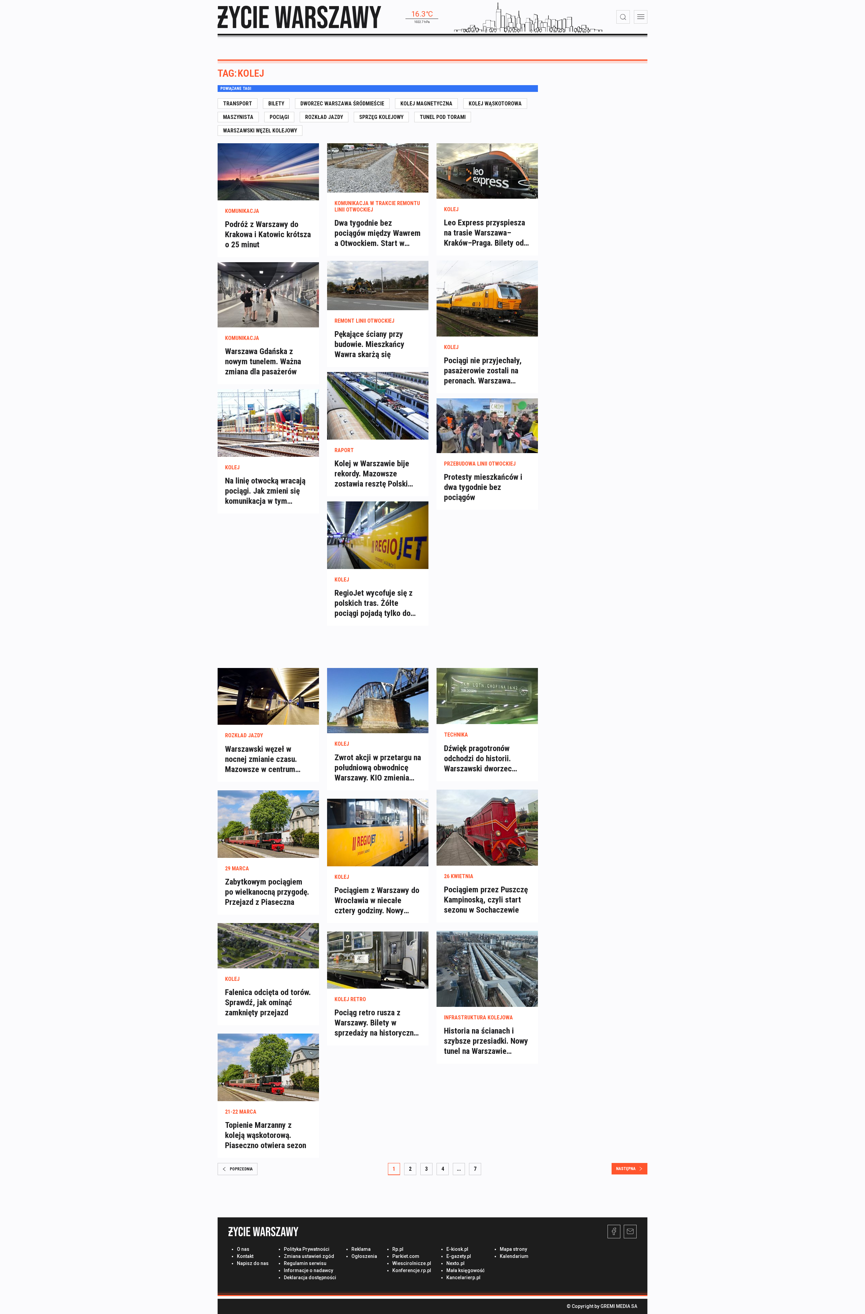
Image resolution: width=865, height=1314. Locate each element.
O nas (243, 1249)
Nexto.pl (455, 1263)
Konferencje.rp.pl (411, 1270)
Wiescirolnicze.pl (411, 1263)
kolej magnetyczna (426, 103)
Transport (237, 103)
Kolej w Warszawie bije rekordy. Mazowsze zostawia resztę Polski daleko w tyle (372, 474)
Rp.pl (397, 1249)
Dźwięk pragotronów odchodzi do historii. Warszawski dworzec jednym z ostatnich (478, 759)
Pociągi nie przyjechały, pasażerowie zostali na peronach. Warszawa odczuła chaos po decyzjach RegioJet (483, 371)
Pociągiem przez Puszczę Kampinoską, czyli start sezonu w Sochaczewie (486, 900)
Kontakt (245, 1256)
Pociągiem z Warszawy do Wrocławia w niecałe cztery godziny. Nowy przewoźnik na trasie (377, 901)
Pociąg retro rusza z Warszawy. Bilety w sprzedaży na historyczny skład (376, 1023)
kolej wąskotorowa (495, 103)
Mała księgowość (465, 1270)
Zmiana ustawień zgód (309, 1256)
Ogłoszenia (364, 1256)
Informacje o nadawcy (308, 1270)
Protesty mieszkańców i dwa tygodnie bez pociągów (483, 487)
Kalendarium (514, 1256)
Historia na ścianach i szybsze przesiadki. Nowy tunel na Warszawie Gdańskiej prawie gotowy (486, 1041)
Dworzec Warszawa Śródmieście (342, 103)
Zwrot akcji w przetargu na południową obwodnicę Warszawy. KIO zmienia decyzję (378, 768)
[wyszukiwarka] (623, 17)
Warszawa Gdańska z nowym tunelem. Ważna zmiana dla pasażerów (263, 361)
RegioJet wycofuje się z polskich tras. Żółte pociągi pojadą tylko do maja (374, 603)
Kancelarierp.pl (463, 1277)
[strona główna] (299, 17)
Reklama (361, 1249)
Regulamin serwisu (305, 1263)
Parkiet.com (405, 1256)
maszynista (238, 117)
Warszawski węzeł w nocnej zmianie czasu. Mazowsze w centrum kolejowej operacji (261, 759)
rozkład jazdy (324, 117)
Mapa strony (513, 1249)
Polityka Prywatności (306, 1249)
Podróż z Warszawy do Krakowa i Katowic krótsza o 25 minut (268, 234)
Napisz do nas (253, 1263)
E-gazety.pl (458, 1256)
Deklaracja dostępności (310, 1277)
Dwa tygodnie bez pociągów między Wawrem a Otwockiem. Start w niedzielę (378, 233)
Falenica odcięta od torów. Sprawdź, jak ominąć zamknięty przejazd (268, 1002)
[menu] (640, 17)
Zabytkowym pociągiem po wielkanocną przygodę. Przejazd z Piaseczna (267, 892)
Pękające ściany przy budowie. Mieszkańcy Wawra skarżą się (369, 344)
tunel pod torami (443, 117)
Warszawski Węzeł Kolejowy (260, 130)
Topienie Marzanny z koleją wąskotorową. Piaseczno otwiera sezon (265, 1135)
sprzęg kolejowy (381, 117)
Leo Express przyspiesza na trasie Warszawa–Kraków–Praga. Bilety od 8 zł (487, 233)
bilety (276, 103)
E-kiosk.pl (457, 1249)
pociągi (279, 117)
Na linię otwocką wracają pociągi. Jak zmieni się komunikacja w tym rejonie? (265, 491)
